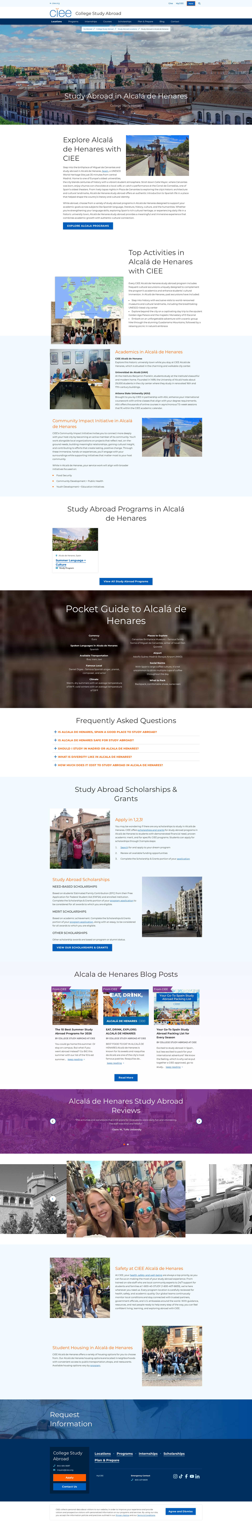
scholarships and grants (151, 830)
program (95, 1365)
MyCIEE (180, 3)
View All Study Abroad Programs (126, 581)
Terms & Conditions (146, 1515)
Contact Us (69, 1486)
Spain (105, 171)
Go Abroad (88, 29)
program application (121, 900)
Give (171, 3)
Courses (107, 21)
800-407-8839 (141, 1480)
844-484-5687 (63, 1466)
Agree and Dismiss (181, 1511)
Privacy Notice (122, 1515)
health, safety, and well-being (146, 1275)
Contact (175, 21)
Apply (191, 3)
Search (124, 847)
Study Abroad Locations (127, 29)
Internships (91, 21)
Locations (56, 21)
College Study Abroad (105, 29)
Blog (162, 21)
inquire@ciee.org (65, 1470)
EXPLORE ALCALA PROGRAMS (88, 225)
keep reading (75, 1059)
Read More (126, 1077)
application (183, 858)
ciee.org (56, 3)
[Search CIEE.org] (199, 3)
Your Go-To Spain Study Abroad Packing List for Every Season (173, 1033)
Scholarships (124, 21)
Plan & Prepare (145, 21)
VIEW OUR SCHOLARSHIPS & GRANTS (82, 947)
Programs (73, 21)
